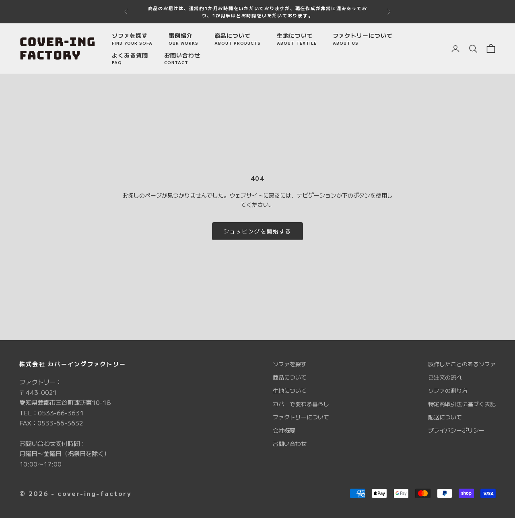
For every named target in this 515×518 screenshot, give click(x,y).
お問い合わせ (182, 58)
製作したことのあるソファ (462, 364)
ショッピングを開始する (258, 231)
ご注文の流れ (445, 377)
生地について (297, 38)
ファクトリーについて (363, 38)
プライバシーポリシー (456, 430)
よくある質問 (130, 58)
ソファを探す (132, 38)
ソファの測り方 (448, 390)
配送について (445, 417)
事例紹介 (183, 38)
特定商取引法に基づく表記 (462, 404)
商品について (237, 38)
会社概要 (284, 430)
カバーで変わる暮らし (301, 404)
